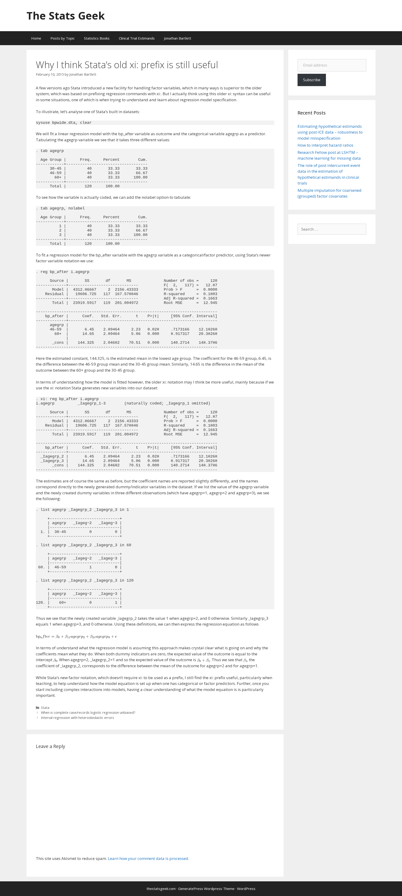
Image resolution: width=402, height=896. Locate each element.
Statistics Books (97, 38)
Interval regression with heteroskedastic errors (77, 717)
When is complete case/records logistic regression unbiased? (88, 712)
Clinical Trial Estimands (137, 38)
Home (36, 38)
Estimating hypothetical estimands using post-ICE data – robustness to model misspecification (330, 132)
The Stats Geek (66, 15)
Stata (45, 707)
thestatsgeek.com (161, 888)
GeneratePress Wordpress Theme (206, 888)
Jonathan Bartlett (177, 38)
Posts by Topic (62, 38)
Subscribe (311, 79)
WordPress (246, 888)
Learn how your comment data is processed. (148, 858)
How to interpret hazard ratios (325, 145)
